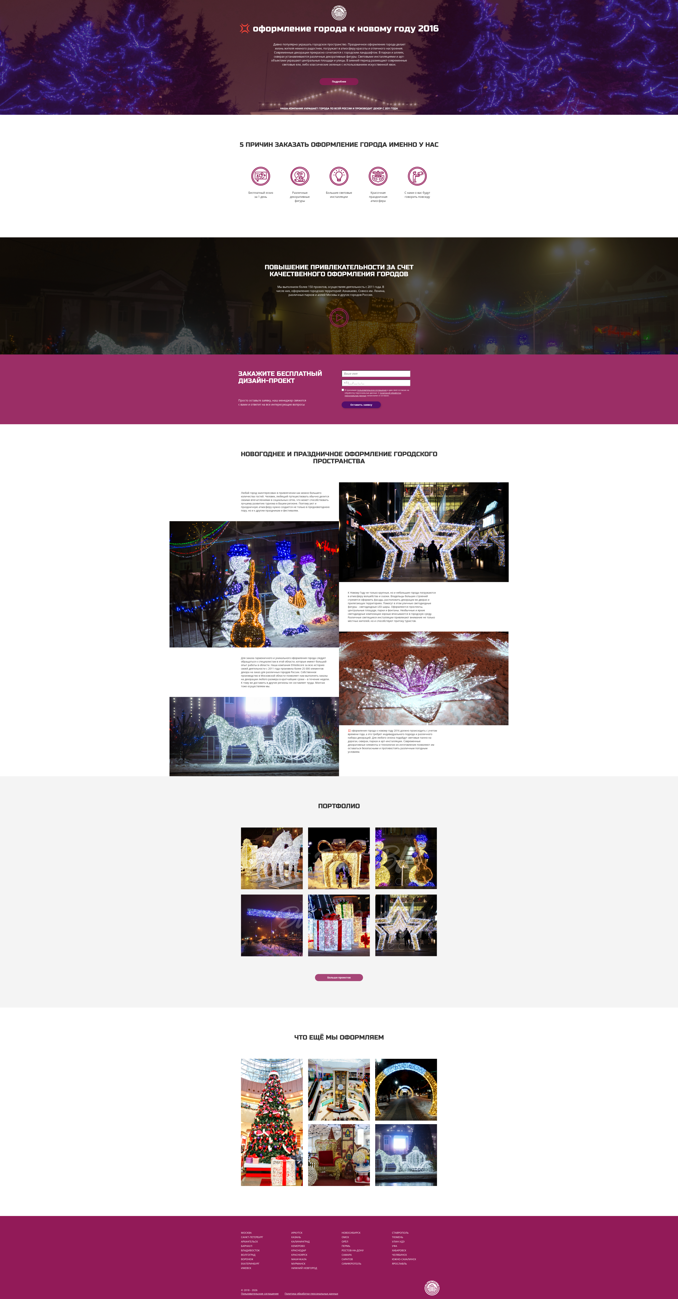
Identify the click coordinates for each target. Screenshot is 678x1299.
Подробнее (339, 81)
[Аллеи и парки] (406, 1090)
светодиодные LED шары (374, 606)
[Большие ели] (272, 1122)
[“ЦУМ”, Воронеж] (272, 858)
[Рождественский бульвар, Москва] (406, 858)
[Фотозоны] (339, 1155)
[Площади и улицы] (406, 1155)
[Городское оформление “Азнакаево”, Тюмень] (339, 858)
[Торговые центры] (339, 1090)
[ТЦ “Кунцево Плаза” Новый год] (406, 925)
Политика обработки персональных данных (311, 1293)
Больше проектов (339, 977)
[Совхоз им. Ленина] (272, 925)
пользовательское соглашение (372, 390)
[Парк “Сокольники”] (339, 925)
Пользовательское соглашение (260, 1293)
